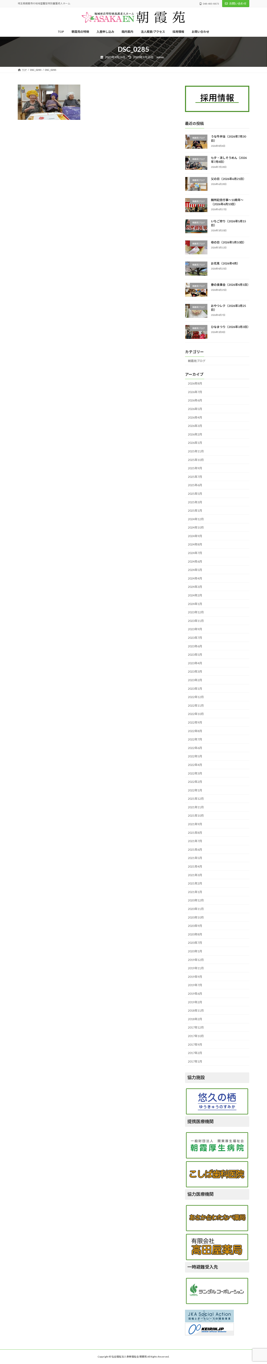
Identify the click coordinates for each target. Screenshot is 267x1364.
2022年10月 (196, 714)
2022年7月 (195, 739)
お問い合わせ (238, 3)
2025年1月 (195, 510)
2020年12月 (196, 900)
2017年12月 (196, 1027)
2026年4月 (195, 417)
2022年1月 (195, 790)
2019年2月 (195, 1002)
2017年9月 (195, 1044)
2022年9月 (195, 722)
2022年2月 (195, 781)
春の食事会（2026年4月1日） (230, 284)
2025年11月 (196, 451)
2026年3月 (195, 426)
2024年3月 (195, 586)
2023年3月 (195, 671)
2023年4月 (195, 663)
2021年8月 (195, 832)
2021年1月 (195, 892)
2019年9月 (195, 976)
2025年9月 (195, 468)
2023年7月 (195, 637)
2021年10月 (196, 815)
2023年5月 (195, 654)
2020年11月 (196, 909)
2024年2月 (195, 595)
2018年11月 (196, 1010)
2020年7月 (195, 942)
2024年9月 (195, 536)
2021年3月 (195, 875)
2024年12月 (196, 519)
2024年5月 (195, 570)
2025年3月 (195, 502)
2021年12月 (196, 798)
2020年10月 (196, 917)
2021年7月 (195, 841)
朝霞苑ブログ (196, 361)
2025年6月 (195, 485)
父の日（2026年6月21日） (228, 179)
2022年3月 (195, 773)
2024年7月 (195, 553)
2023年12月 (196, 612)
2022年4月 (195, 765)
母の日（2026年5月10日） (228, 242)
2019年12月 (196, 960)
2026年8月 (195, 383)
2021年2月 (195, 883)
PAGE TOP (256, 1319)
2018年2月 (195, 1019)
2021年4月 (195, 866)
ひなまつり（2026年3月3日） (230, 327)
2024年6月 (195, 561)
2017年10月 (196, 1036)
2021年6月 (195, 849)
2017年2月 (195, 1053)
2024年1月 (195, 604)
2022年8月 (195, 731)
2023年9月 (195, 629)
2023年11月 (196, 621)
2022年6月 (195, 748)
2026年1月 (195, 442)
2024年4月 (195, 578)
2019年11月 (196, 968)
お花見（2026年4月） (225, 263)
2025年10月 (196, 460)
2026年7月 (195, 392)
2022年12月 (196, 697)
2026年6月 (195, 400)
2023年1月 (195, 688)
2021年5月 (195, 858)
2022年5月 (195, 756)
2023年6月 (195, 646)
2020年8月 (195, 934)
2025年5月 (195, 493)
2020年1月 (195, 951)
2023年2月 (195, 680)
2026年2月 (195, 434)
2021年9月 (195, 824)
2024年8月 (195, 544)
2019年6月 (195, 993)
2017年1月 (195, 1061)
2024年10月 (196, 527)
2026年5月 (195, 409)
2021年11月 (196, 807)
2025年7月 (195, 476)
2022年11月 (196, 705)
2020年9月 (195, 925)
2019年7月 (195, 985)
